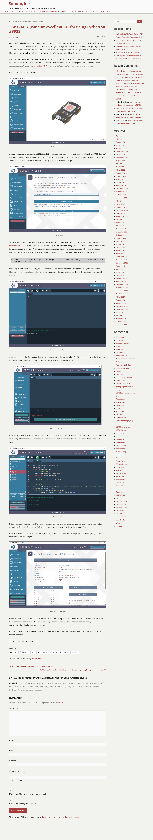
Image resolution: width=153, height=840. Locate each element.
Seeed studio (120, 467)
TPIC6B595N (121, 495)
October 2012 (121, 322)
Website (12, 761)
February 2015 (121, 278)
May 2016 (119, 241)
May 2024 (119, 139)
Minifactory (120, 449)
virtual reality (121, 520)
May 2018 (119, 201)
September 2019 (122, 176)
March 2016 (120, 247)
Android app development (125, 359)
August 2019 (120, 179)
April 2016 (120, 244)
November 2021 (122, 151)
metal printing (121, 442)
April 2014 (120, 294)
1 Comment (102, 36)
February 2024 (121, 142)
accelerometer (121, 352)
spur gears (119, 486)
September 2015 (122, 263)
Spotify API (120, 483)
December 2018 (122, 188)
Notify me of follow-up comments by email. (27, 794)
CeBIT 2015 (120, 380)
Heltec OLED (121, 417)
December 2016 (122, 232)
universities (120, 510)
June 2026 (119, 136)
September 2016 (122, 238)
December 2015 (122, 257)
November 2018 (122, 192)
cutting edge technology (124, 387)
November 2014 (122, 288)
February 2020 (121, 173)
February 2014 (121, 300)
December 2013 (122, 306)
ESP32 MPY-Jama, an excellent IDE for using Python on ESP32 (128, 96)
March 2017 (120, 226)
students (119, 489)
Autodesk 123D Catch (124, 365)
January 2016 (121, 253)
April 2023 (120, 145)
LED (117, 436)
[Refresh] (24, 772)
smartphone (120, 480)
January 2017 (121, 229)
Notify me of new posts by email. (23, 803)
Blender (119, 371)
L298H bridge (121, 430)
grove (118, 408)
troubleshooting (122, 501)
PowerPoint (120, 461)
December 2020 (122, 158)
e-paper (119, 390)
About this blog (7, 12)
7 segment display (122, 343)
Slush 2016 (120, 476)
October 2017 (121, 213)
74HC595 (119, 346)
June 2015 (119, 269)
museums (119, 455)
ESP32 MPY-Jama (45, 66)
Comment (14, 708)
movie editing (121, 452)
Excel (118, 396)
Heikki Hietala (38, 659)
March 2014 (120, 297)
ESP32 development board (79, 12)
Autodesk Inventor (122, 368)
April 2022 (120, 148)
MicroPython (37, 22)
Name (12, 741)
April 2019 (120, 182)
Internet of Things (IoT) (124, 421)
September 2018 (122, 198)
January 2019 (121, 185)
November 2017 (122, 210)
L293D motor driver (123, 427)
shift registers (121, 473)
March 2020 (120, 170)
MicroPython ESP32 (17, 246)
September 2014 (122, 291)
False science (120, 399)
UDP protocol (121, 504)
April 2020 (120, 167)
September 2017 (122, 216)
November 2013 (122, 309)
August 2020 (120, 161)
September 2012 (122, 325)
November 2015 (122, 260)
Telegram (119, 492)
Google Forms (121, 405)
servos (118, 470)
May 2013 (119, 316)
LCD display (120, 433)
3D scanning (120, 340)
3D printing (120, 337)
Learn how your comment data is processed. (61, 817)
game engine (120, 402)
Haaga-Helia (120, 411)
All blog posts (31, 12)
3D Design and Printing (48, 12)
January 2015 (121, 281)
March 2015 (120, 275)
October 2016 (121, 235)
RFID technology (122, 464)
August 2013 (120, 312)
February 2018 (121, 207)
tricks (118, 498)
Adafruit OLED (121, 356)
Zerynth (119, 526)
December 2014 (122, 284)
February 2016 (121, 250)
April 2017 (120, 223)
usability (119, 514)
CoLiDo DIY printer (123, 383)
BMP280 (119, 374)
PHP (117, 458)
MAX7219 (120, 439)
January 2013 (121, 319)
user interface (121, 517)
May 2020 (119, 164)
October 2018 (121, 195)
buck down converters (124, 377)
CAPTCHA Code (15, 781)
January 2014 (121, 303)
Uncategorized (121, 507)
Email (12, 751)
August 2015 (120, 266)
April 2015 (120, 272)
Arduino (63, 12)
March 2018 (120, 204)
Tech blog (20, 12)
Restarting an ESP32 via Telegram (128, 52)
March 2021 (120, 154)
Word (118, 523)
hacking (119, 414)
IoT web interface (122, 424)
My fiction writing (107, 12)
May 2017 (119, 219)
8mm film (94, 12)
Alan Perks (120, 108)
